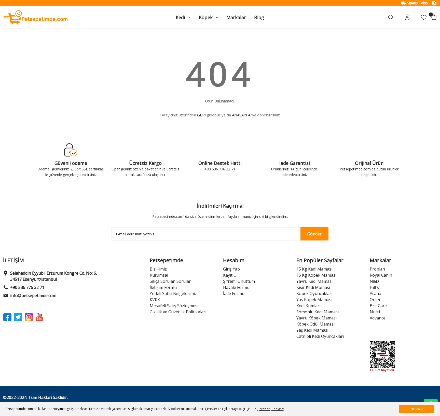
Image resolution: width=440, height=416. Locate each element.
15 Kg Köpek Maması (316, 275)
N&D (374, 281)
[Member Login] (407, 17)
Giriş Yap (231, 269)
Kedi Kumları (308, 305)
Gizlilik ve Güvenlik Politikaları (178, 312)
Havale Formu (236, 287)
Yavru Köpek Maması (316, 318)
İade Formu (233, 293)
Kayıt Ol (230, 275)
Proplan (377, 269)
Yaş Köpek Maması (314, 299)
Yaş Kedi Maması (312, 330)
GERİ (201, 114)
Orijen (375, 299)
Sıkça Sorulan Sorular (170, 281)
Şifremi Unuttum (239, 281)
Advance (378, 318)
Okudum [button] (417, 409)
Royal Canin (381, 275)
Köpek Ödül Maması (315, 324)
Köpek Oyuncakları (314, 293)
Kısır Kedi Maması (313, 287)
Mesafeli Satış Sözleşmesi (174, 305)
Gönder (314, 234)
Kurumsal (159, 275)
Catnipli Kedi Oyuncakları (320, 336)
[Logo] (35, 17)
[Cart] (434, 17)
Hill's (374, 287)
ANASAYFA (241, 114)
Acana (375, 293)
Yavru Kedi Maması (314, 281)
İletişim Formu (163, 287)
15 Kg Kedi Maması (314, 269)
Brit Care (378, 305)
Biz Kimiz (158, 269)
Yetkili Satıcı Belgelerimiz (173, 293)
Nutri (375, 312)
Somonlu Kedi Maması (317, 312)
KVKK (155, 299)
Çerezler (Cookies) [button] (270, 409)
